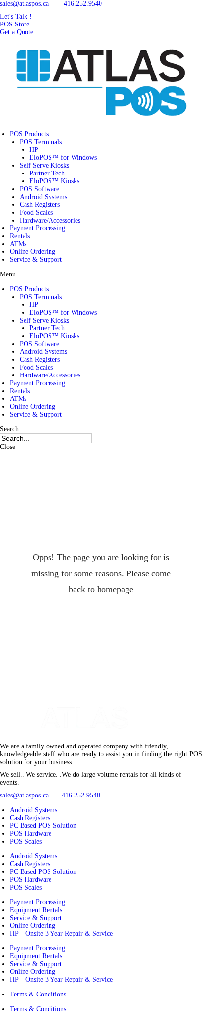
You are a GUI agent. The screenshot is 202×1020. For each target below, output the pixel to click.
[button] (16, 16)
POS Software (39, 189)
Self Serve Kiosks (44, 165)
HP (33, 149)
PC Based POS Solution (43, 825)
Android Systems (43, 196)
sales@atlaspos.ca (24, 3)
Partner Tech (47, 173)
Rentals (20, 236)
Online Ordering (32, 251)
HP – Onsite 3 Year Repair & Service (61, 933)
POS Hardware (30, 833)
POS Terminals (41, 142)
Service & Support (36, 259)
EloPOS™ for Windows (63, 157)
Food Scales (36, 212)
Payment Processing (37, 228)
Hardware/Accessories (50, 220)
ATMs (18, 244)
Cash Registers (40, 204)
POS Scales (26, 841)
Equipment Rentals (36, 910)
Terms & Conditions (38, 994)
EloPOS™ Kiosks (54, 181)
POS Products (29, 134)
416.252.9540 (83, 3)
